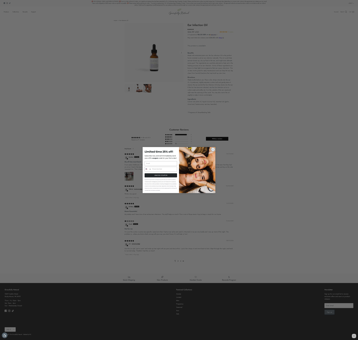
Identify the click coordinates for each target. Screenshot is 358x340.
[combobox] (148, 169)
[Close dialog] (213, 149)
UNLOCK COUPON (160, 175)
